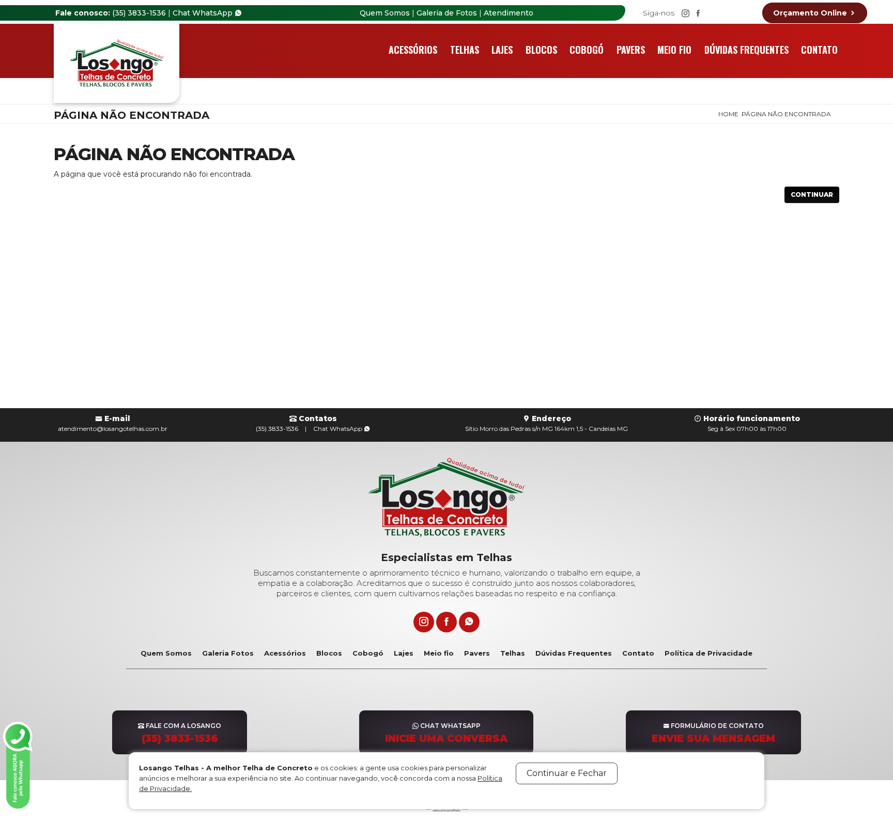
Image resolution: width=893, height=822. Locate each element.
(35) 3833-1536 (139, 13)
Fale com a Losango (181, 733)
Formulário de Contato (713, 733)
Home (728, 114)
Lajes (502, 49)
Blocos (541, 49)
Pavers (631, 49)
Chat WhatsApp (204, 13)
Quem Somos (385, 13)
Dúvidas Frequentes (746, 49)
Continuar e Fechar (567, 773)
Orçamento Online (811, 13)
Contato (819, 49)
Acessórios (413, 49)
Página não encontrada (786, 114)
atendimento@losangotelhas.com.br (112, 428)
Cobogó (586, 49)
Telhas (464, 49)
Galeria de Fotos (447, 13)
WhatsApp (338, 428)
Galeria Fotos (228, 653)
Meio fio (674, 49)
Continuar (812, 194)
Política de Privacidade (708, 653)
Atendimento (508, 13)
